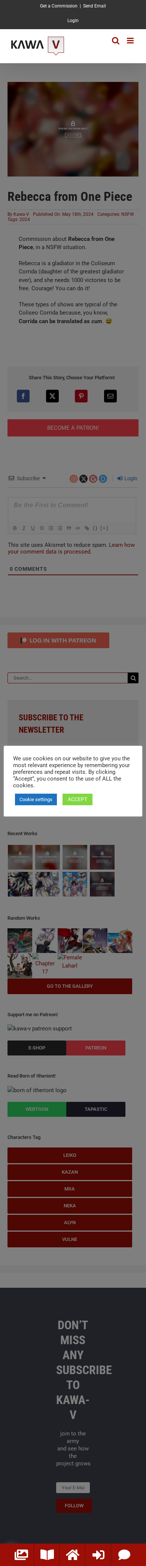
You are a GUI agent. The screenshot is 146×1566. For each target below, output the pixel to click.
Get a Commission (58, 6)
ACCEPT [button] (77, 799)
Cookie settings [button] (35, 799)
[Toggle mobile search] (115, 41)
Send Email (94, 6)
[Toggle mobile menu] (131, 41)
